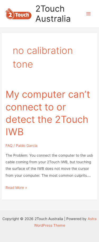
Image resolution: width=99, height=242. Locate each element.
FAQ (9, 145)
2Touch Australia (53, 13)
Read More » (16, 188)
